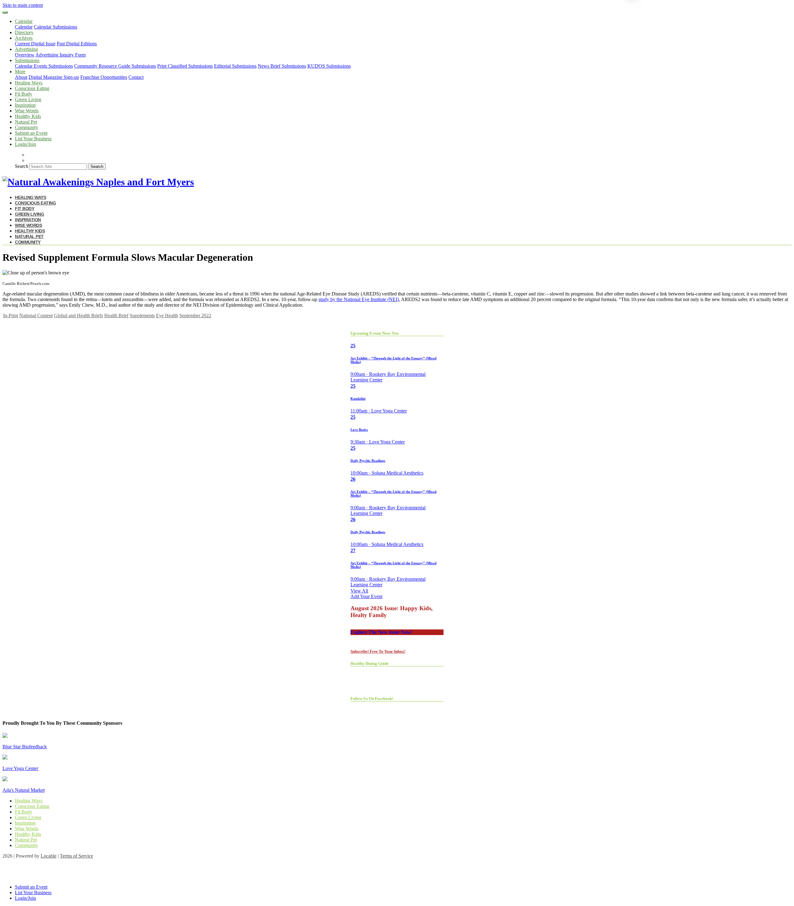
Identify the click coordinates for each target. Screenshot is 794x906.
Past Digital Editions (77, 43)
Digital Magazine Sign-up (54, 77)
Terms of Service (76, 856)
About (21, 77)
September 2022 (195, 315)
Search (21, 166)
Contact (136, 77)
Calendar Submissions (55, 26)
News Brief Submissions (282, 66)
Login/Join (25, 144)
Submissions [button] (27, 60)
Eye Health (167, 315)
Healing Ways (28, 82)
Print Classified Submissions (185, 66)
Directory (24, 32)
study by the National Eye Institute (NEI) (359, 299)
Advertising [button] (26, 49)
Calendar (24, 26)
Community (26, 127)
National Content (36, 315)
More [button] (20, 71)
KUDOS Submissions (329, 66)
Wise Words (26, 110)
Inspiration (25, 105)
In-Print (10, 315)
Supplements (142, 315)
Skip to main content (22, 5)
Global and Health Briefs (78, 315)
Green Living (28, 99)
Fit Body (23, 94)
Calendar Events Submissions (44, 66)
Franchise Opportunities (103, 77)
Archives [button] (24, 38)
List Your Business (33, 138)
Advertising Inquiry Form (60, 54)
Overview (24, 54)
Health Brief (116, 315)
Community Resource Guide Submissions (115, 66)
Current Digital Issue (35, 43)
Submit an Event (31, 133)
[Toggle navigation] (4, 12)
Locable (48, 856)
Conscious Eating (32, 88)
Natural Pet (26, 121)
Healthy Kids (28, 116)
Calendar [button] (24, 21)
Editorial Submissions (235, 66)
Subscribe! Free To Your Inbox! (377, 651)
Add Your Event (366, 596)
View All (359, 590)
